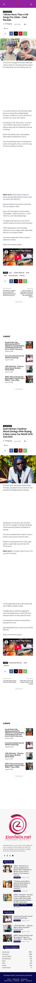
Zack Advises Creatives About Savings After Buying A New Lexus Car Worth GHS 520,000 (17, 197)
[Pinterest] (20, 34)
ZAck (5, 275)
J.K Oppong (8, 24)
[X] (16, 34)
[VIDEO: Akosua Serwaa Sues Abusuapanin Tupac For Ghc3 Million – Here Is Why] (29, 379)
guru (10, 272)
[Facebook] (11, 34)
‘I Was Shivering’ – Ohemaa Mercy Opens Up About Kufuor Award (14, 368)
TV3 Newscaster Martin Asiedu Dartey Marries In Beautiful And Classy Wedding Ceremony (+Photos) (22, 885)
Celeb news (7, 11)
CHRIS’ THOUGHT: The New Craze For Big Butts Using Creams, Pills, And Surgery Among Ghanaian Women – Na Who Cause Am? (23, 898)
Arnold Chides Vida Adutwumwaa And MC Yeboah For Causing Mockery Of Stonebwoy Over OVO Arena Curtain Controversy (14, 346)
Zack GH (22, 275)
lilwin (27, 272)
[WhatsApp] (25, 34)
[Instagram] (7, 855)
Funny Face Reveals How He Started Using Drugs (14, 357)
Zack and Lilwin (13, 275)
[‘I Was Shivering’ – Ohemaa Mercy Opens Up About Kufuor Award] (29, 369)
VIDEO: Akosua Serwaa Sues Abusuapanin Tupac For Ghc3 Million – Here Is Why (15, 378)
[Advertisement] (18, 90)
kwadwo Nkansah (19, 272)
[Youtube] (12, 855)
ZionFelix (24, 111)
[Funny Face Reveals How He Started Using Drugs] (29, 358)
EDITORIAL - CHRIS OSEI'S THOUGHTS (20, 905)
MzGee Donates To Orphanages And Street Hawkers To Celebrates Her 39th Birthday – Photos (26, 294)
